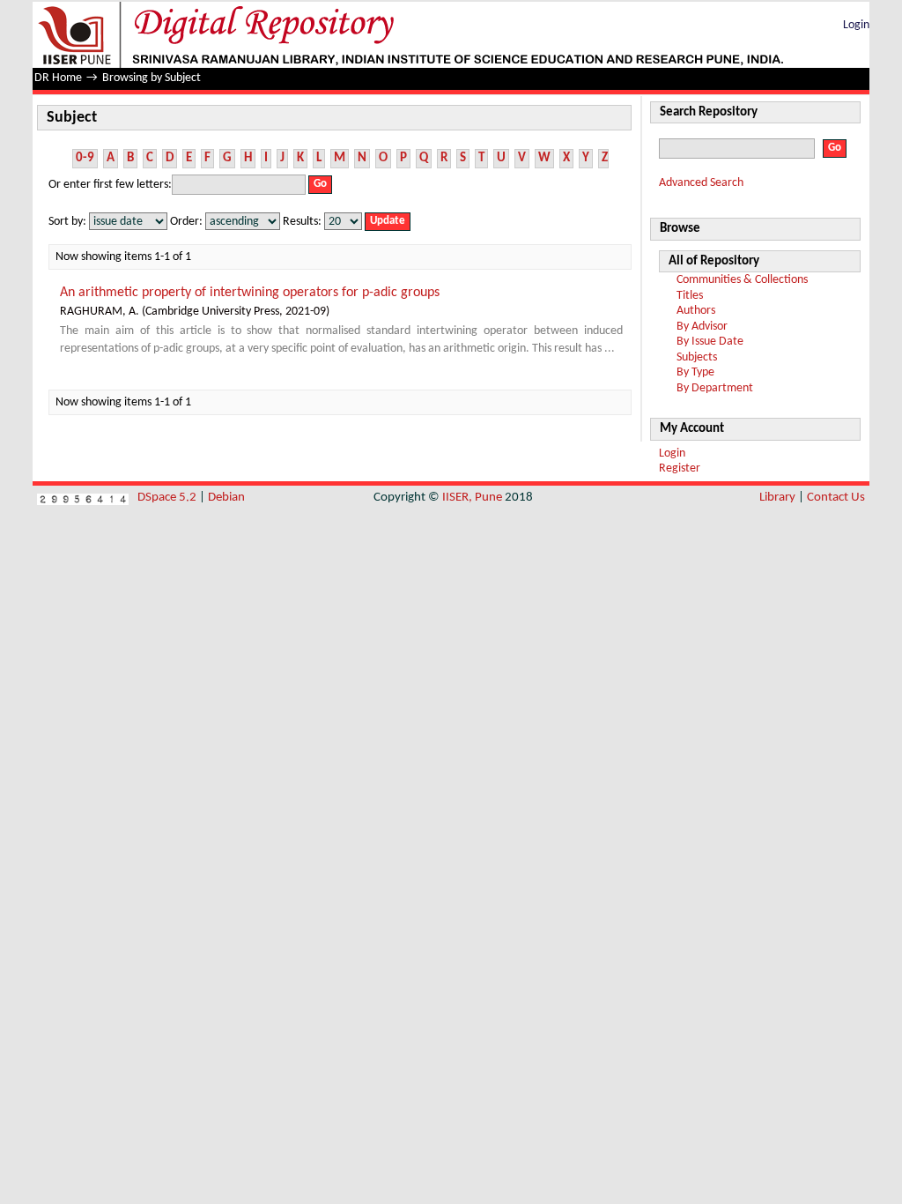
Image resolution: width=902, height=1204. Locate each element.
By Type (695, 372)
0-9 (85, 158)
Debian (226, 497)
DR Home (58, 78)
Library (777, 497)
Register (679, 468)
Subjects (696, 357)
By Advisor (702, 326)
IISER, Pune (472, 497)
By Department (714, 388)
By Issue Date (709, 341)
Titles (689, 295)
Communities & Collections (742, 280)
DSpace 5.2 (168, 497)
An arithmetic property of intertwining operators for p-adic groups (250, 293)
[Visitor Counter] (83, 497)
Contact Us (836, 497)
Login (856, 25)
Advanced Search (701, 183)
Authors (695, 310)
